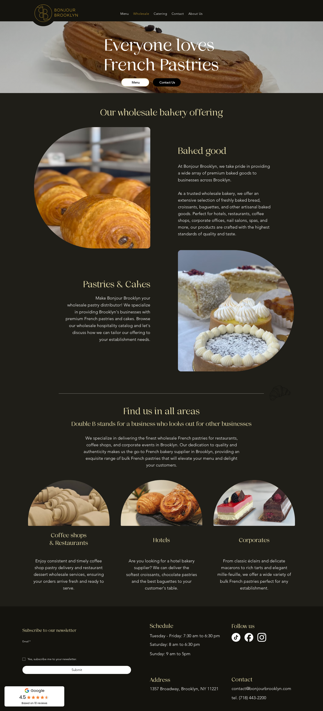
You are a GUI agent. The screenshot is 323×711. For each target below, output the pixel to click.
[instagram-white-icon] (261, 637)
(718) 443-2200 (252, 697)
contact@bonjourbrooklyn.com (261, 688)
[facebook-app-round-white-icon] (248, 637)
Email (26, 641)
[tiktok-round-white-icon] (236, 637)
